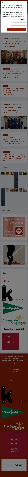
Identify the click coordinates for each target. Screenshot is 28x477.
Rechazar (11, 30)
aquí (22, 19)
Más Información (19, 24)
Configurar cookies (18, 27)
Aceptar (21, 30)
